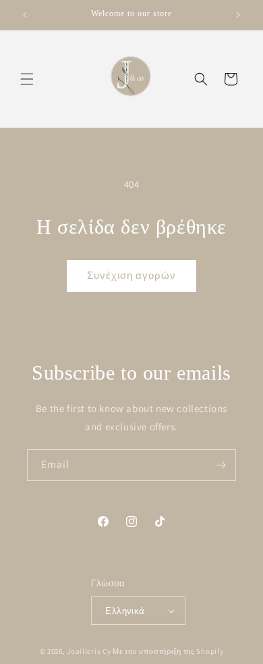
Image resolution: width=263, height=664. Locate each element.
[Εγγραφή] (220, 465)
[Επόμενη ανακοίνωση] (238, 15)
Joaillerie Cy (89, 651)
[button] (27, 79)
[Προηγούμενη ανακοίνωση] (25, 15)
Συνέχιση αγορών (131, 275)
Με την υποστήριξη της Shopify (168, 651)
